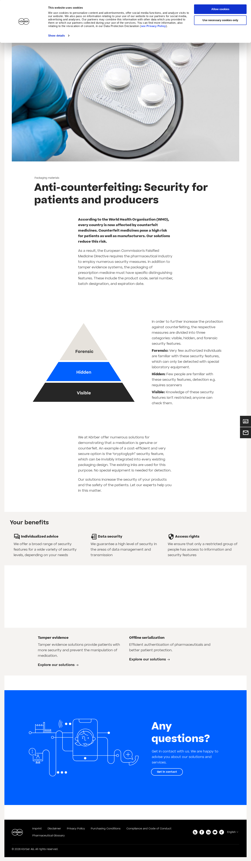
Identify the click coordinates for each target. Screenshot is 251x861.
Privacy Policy (76, 829)
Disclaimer (54, 829)
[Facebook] (201, 832)
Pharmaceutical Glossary (48, 835)
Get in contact (167, 772)
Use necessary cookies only (220, 20)
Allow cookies (220, 9)
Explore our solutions (56, 664)
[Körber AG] (17, 832)
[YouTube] (215, 832)
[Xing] (221, 832)
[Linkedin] (208, 832)
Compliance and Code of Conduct (148, 829)
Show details (56, 35)
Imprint (37, 829)
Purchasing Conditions (106, 829)
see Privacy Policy (153, 26)
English (231, 832)
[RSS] (195, 832)
